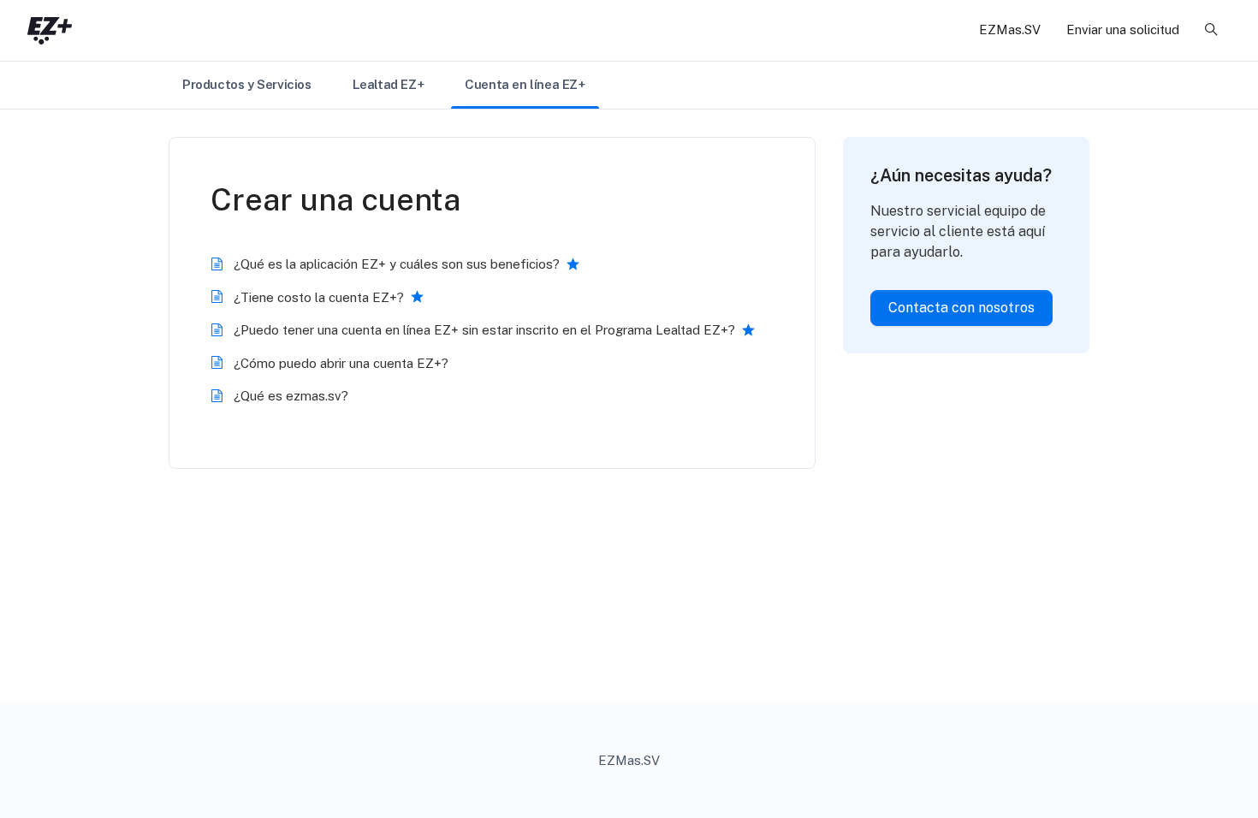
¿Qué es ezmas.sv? (291, 395)
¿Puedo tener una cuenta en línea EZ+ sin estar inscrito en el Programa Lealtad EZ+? (484, 330)
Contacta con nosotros (961, 307)
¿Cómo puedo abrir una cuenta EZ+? (341, 363)
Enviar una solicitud (1122, 29)
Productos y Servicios (247, 84)
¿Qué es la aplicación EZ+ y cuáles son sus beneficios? (397, 264)
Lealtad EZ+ (388, 84)
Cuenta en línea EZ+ (524, 84)
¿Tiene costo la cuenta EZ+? (319, 297)
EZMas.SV (1010, 29)
